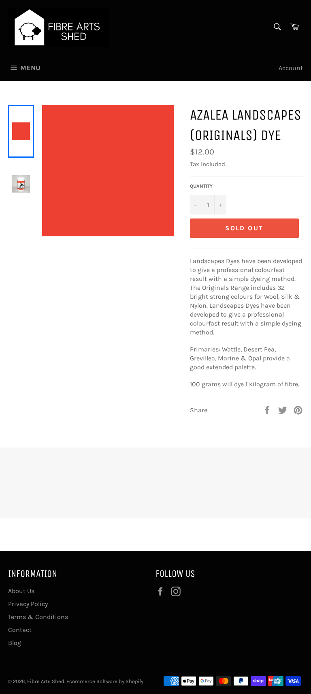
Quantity (201, 186)
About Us (21, 591)
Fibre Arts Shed (45, 681)
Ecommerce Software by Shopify (104, 681)
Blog (14, 643)
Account (291, 68)
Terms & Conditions (38, 617)
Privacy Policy (28, 604)
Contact (20, 630)
